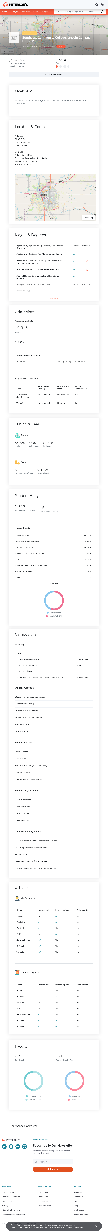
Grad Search (43, 1197)
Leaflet (77, 16)
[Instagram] (24, 1146)
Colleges (14, 11)
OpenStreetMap (90, 16)
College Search (44, 1192)
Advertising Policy (81, 1215)
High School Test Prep (11, 1210)
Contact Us (78, 1197)
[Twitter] (4, 1146)
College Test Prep (9, 1192)
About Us (78, 1192)
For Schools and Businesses (13, 1215)
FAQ (75, 1201)
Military (5, 1206)
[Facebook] (11, 1146)
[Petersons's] (15, 5)
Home (4, 11)
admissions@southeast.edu (34, 158)
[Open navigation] (102, 4)
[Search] (96, 4)
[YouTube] (17, 1146)
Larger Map (8, 51)
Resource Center (44, 1206)
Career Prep (7, 1201)
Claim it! (61, 46)
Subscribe (52, 1169)
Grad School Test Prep (11, 1197)
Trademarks (79, 1210)
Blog (76, 1206)
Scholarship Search (46, 1201)
